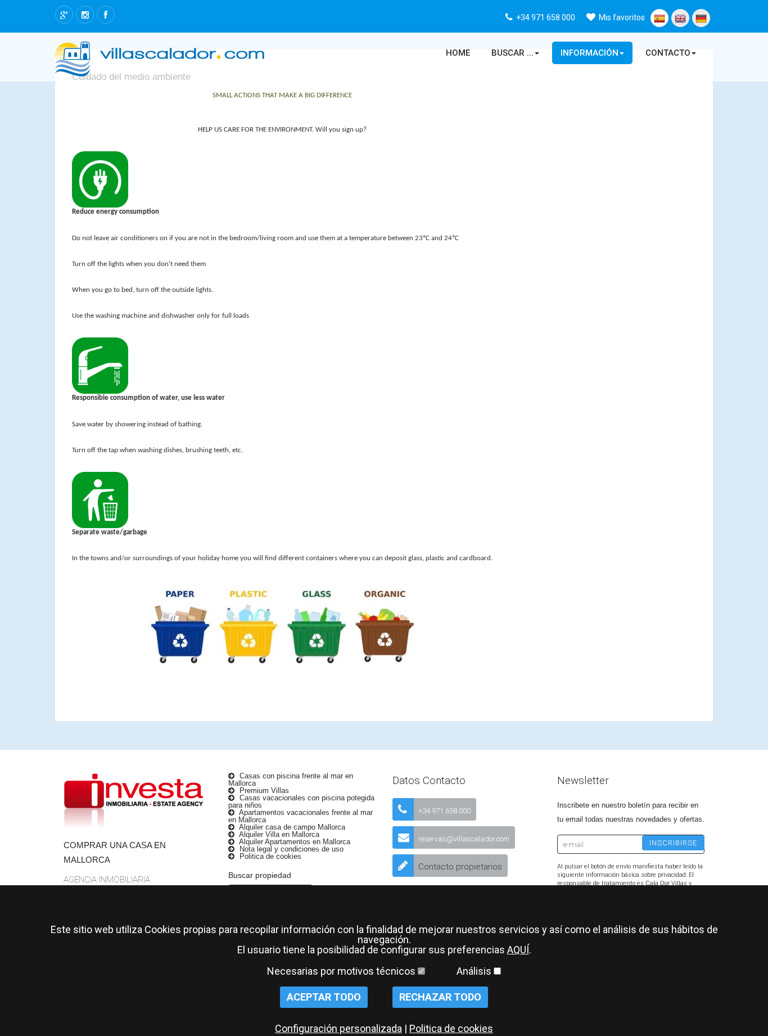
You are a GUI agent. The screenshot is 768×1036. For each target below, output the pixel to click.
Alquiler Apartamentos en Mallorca (293, 841)
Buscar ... (512, 53)
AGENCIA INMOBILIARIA (107, 880)
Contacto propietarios (460, 867)
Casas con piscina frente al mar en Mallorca (290, 779)
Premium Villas (263, 790)
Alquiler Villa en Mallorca (278, 834)
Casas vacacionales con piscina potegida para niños (301, 801)
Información (589, 53)
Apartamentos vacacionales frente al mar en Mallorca (300, 816)
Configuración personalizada (338, 1028)
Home (458, 53)
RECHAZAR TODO (440, 997)
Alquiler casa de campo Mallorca (291, 827)
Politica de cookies (269, 856)
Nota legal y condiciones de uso (290, 849)
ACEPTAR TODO (324, 997)
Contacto (667, 53)
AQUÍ (518, 950)
